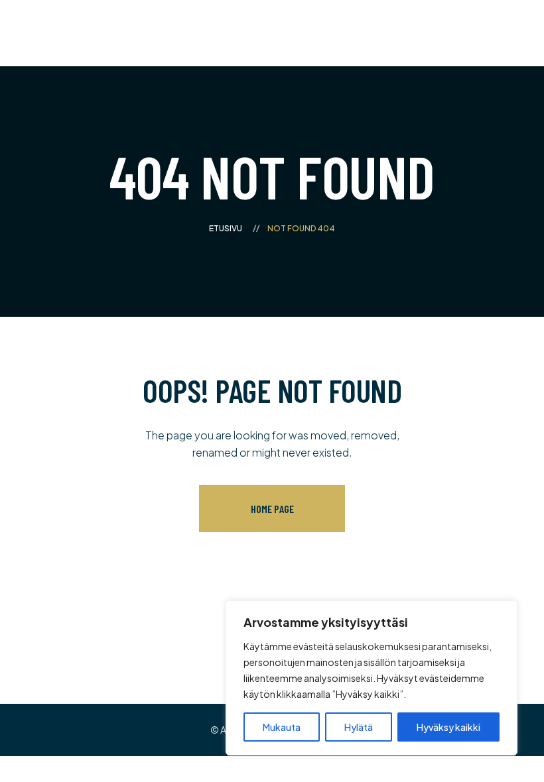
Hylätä (358, 727)
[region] (371, 677)
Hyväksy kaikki (448, 727)
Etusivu (225, 228)
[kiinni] (503, 612)
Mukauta (282, 727)
